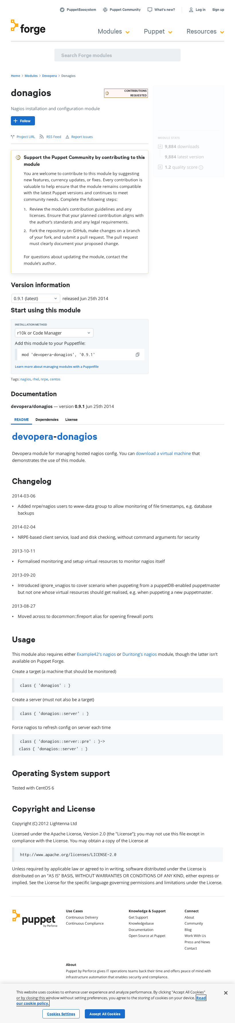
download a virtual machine (163, 453)
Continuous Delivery (82, 917)
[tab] (21, 419)
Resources (202, 31)
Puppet (154, 31)
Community (194, 923)
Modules (110, 31)
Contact (191, 948)
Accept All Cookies (105, 1014)
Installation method (31, 324)
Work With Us (195, 935)
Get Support (138, 917)
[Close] (226, 993)
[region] (117, 1003)
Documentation (141, 929)
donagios (77, 435)
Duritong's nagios (139, 654)
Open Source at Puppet (147, 935)
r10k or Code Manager (39, 333)
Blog (188, 929)
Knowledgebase (141, 923)
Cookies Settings (61, 1014)
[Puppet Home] (35, 928)
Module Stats (169, 137)
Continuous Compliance (85, 923)
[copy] (138, 354)
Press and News (197, 942)
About (189, 917)
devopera (32, 435)
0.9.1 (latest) (26, 298)
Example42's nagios (96, 654)
